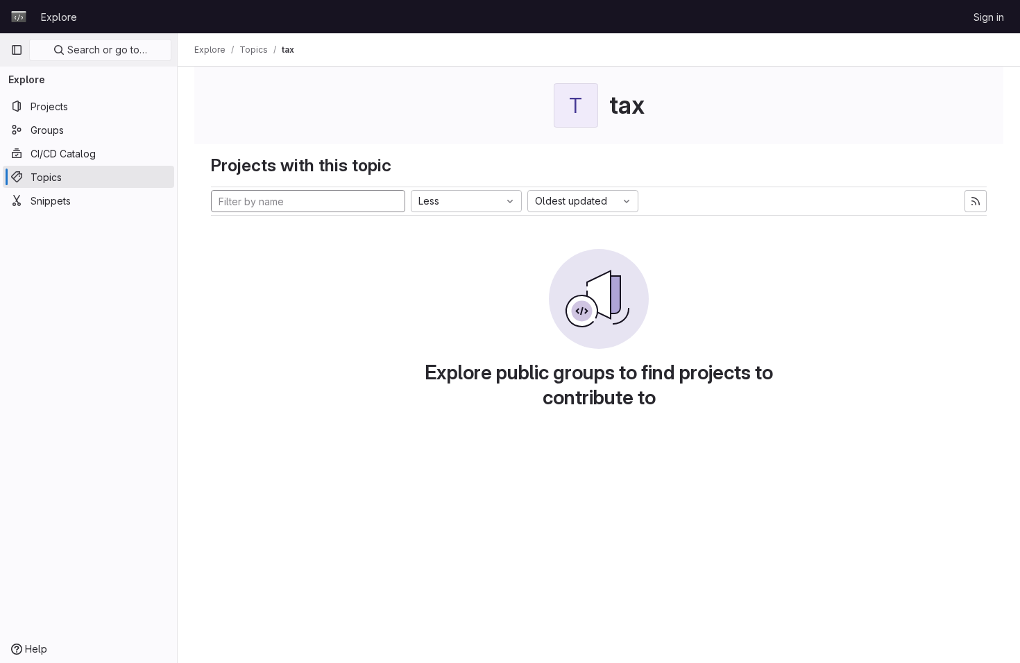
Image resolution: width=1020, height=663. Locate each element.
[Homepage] (19, 17)
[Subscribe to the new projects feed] (975, 201)
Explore (59, 17)
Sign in (989, 17)
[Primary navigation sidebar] (17, 50)
